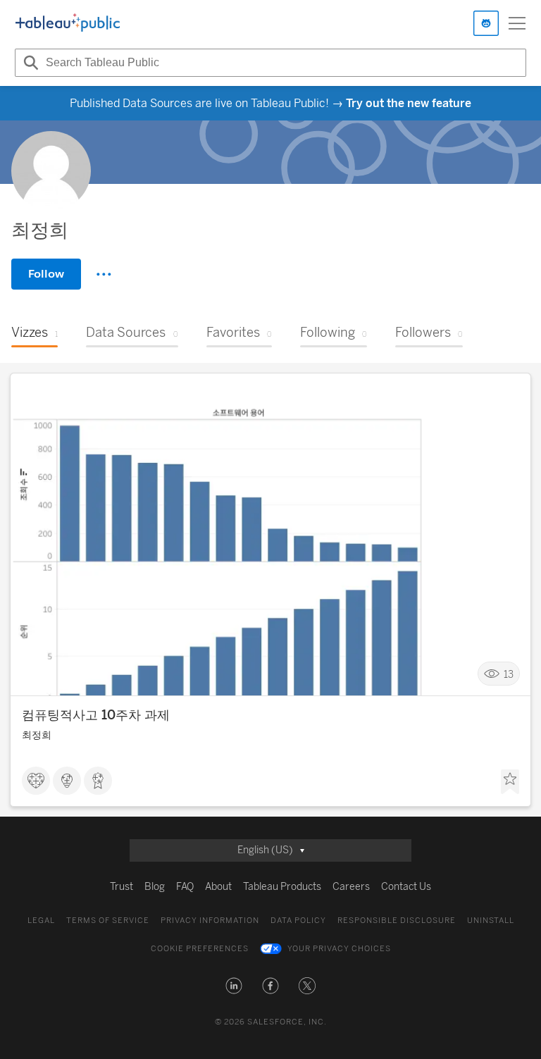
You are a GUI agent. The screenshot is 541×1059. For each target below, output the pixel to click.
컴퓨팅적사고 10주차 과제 (96, 715)
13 (509, 674)
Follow (46, 273)
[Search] (28, 62)
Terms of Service (107, 920)
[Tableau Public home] (67, 23)
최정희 (36, 735)
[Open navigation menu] (517, 23)
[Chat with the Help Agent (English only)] (486, 23)
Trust (121, 887)
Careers (351, 887)
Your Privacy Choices (339, 948)
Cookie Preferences (200, 948)
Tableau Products (282, 887)
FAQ (185, 887)
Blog (154, 887)
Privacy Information (210, 920)
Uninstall (490, 920)
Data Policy (298, 920)
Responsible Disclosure (396, 920)
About (218, 887)
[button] (234, 985)
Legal (41, 920)
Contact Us (406, 887)
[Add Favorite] (510, 782)
